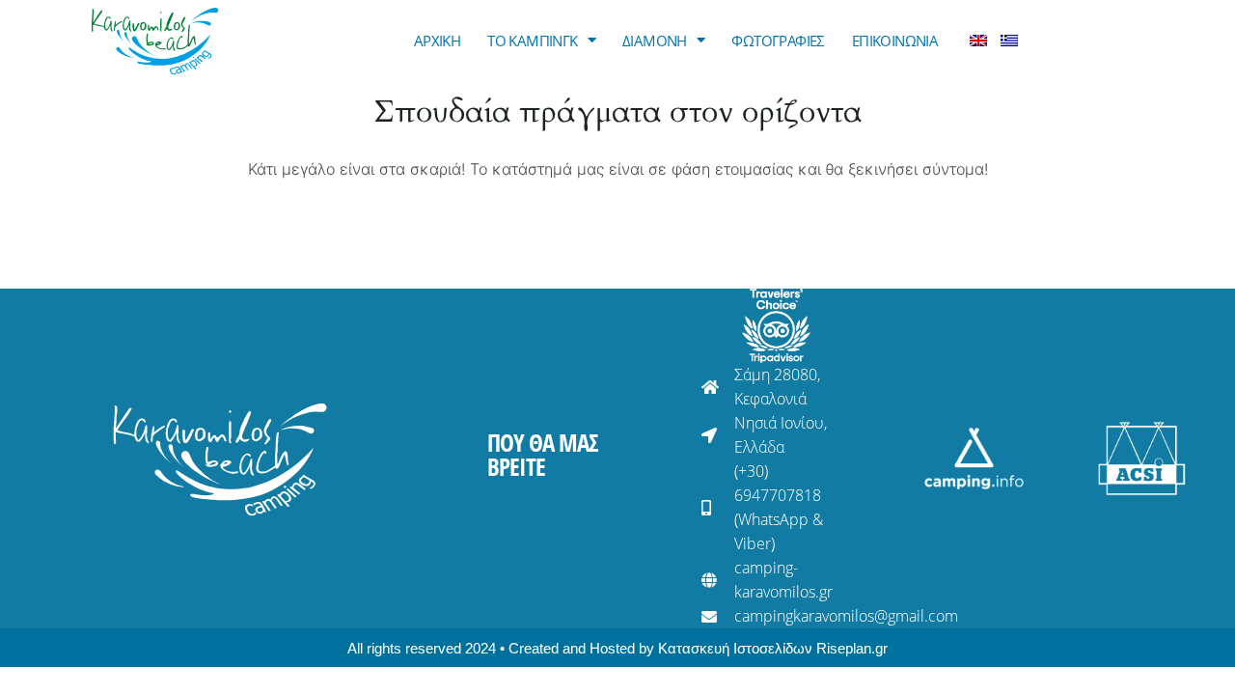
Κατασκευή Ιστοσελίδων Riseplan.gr (773, 648)
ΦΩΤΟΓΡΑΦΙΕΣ (777, 40)
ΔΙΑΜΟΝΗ (654, 40)
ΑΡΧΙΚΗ (437, 40)
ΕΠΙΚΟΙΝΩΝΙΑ (895, 40)
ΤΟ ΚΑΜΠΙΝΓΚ (532, 40)
